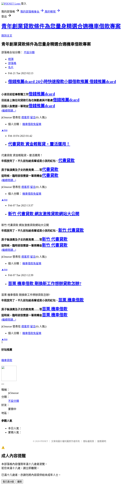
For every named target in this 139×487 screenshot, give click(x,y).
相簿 (11, 59)
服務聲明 (101, 441)
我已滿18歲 (8, 481)
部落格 (12, 63)
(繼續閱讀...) (8, 110)
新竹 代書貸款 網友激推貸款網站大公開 (43, 214)
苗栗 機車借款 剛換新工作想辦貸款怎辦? (44, 283)
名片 (11, 67)
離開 (19, 481)
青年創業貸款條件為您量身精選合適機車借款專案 (61, 26)
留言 (33, 117)
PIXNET (44, 441)
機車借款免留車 (31, 124)
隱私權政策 (88, 441)
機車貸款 (6, 360)
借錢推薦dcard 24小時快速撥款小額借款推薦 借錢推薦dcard (62, 81)
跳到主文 (6, 35)
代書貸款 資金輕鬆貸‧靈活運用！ (39, 144)
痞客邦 (25, 117)
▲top (4, 130)
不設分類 (29, 52)
